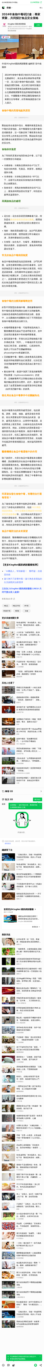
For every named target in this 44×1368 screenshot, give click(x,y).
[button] (3, 1365)
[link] (8, 1365)
